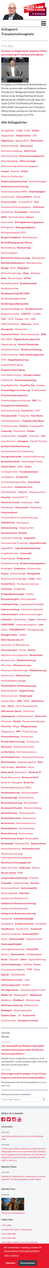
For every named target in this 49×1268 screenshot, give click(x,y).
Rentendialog (30, 802)
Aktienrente (36, 140)
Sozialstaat (36, 928)
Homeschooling (9, 527)
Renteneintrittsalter (11, 807)
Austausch (35, 211)
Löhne (4, 629)
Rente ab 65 (21, 772)
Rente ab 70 (35, 772)
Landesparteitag (9, 604)
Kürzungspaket (28, 599)
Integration (30, 537)
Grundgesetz (7, 476)
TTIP (29, 969)
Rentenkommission (26, 823)
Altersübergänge (9, 161)
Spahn (4, 938)
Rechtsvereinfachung (33, 756)
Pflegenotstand (29, 726)
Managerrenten (9, 634)
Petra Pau (6, 726)
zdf (19, 1015)
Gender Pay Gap (38, 441)
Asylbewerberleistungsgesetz (16, 206)
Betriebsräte (38, 257)
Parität (17, 721)
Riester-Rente (8, 872)
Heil (37, 502)
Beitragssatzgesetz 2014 (13, 232)
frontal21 (22, 436)
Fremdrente (19, 431)
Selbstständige (21, 883)
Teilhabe (27, 964)
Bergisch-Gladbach (11, 237)
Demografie (7, 329)
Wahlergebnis (21, 995)
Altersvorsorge (28, 161)
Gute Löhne (7, 486)
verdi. (27, 979)
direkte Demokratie (28, 344)
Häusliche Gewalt (10, 502)
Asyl (36, 201)
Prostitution (33, 741)
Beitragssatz (7, 227)
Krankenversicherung (28, 583)
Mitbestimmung (37, 670)
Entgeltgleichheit (10, 385)
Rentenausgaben (29, 792)
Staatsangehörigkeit (11, 944)
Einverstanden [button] (27, 1263)
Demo (36, 324)
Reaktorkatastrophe (24, 746)
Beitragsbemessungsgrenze (29, 222)
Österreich (40, 716)
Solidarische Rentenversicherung (18, 903)
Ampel (24, 171)
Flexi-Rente (37, 415)
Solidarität (6, 918)
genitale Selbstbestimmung (15, 446)
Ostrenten (6, 721)
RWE (20, 872)
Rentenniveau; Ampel (12, 838)
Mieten (32, 650)
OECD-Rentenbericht (27, 706)
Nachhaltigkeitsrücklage (13, 680)
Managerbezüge (35, 629)
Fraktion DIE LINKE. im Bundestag (17, 1229)
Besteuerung (24, 247)
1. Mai (19, 130)
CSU (33, 318)
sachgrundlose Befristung (14, 877)
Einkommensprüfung (25, 380)
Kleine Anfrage (17, 573)
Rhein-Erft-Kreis (9, 867)
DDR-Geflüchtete (10, 324)
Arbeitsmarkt (8, 196)
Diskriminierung (9, 354)
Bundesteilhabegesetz (12, 308)
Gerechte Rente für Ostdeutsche (17, 451)
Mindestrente (8, 660)
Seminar (34, 883)
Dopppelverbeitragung (13, 369)
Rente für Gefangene (11, 782)
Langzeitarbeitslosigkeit (32, 604)
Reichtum (21, 767)
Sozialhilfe (40, 923)
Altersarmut (26, 145)
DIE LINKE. (7, 1225)
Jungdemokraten (9, 553)
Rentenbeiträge (9, 797)
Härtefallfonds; (9, 492)
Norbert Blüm (8, 700)
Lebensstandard (9, 614)
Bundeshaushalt (28, 283)
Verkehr (26, 984)
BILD (13, 267)
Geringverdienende (11, 456)
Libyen (31, 619)
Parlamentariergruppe (33, 721)
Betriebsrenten (34, 262)
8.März (35, 130)
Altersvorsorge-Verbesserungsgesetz (20, 166)
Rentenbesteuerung (11, 802)
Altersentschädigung (11, 150)
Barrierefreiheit (17, 217)
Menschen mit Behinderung (15, 644)
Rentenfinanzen (9, 812)
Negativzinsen (26, 690)
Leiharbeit (6, 619)
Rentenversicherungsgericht (16, 862)
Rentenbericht (26, 797)
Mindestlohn (36, 655)
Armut (36, 196)
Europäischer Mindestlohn (14, 405)
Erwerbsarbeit (39, 390)
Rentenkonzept (26, 828)
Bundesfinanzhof (9, 283)
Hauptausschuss (37, 492)
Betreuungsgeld (9, 252)
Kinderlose (19, 568)
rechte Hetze (8, 751)
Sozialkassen (7, 928)
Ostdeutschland (25, 716)
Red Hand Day (8, 761)
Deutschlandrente (30, 334)
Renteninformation (11, 818)
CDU (3, 318)
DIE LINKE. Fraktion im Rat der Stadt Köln (20, 1242)
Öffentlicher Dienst (11, 711)
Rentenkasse (8, 823)
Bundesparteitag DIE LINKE (15, 293)
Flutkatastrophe (9, 425)
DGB (43, 334)
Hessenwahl (21, 507)
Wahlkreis (6, 1000)
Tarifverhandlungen (11, 964)
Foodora (23, 425)
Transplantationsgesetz (13, 969)
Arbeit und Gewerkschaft (14, 181)
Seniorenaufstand (10, 888)
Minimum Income (22, 665)
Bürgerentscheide (10, 313)
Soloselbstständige (23, 918)
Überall (5, 974)
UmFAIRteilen (17, 974)
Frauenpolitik (36, 425)
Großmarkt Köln (9, 471)
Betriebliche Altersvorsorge (15, 257)
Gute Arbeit (34, 481)
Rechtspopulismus (10, 756)
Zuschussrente (8, 1020)
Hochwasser (22, 522)
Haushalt (5, 497)
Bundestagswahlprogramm (15, 303)
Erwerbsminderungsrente (14, 395)
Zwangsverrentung (28, 1020)
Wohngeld (6, 1010)
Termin (37, 964)
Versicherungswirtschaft (32, 989)
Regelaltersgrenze (27, 761)
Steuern (5, 954)
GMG (20, 466)
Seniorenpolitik (29, 888)
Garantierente (8, 441)
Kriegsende (19, 588)
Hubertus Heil (26, 527)
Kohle (32, 578)
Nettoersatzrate (9, 695)
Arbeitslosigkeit (37, 191)
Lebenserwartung (10, 609)
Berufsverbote (29, 237)
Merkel (22, 650)
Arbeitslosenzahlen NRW (14, 191)
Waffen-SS (6, 995)
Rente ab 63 (7, 772)
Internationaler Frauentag (14, 543)
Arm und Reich (24, 196)
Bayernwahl (7, 222)
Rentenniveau (26, 833)
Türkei (37, 969)
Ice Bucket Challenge (11, 537)
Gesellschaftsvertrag (33, 456)
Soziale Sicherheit (24, 923)
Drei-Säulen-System (11, 374)
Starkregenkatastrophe (13, 949)
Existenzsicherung (10, 410)
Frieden (31, 431)
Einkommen (7, 380)
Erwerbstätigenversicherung (15, 400)
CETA (10, 318)
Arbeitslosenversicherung (14, 186)
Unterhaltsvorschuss (12, 979)
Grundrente (22, 476)
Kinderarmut (23, 558)
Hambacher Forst (23, 486)
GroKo (28, 466)
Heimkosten (7, 507)
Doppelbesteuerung (18, 359)
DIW (3, 359)
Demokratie (21, 329)
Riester (36, 867)
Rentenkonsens (9, 828)
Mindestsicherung (26, 660)
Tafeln (23, 959)
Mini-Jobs (6, 665)
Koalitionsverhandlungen (14, 578)
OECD (10, 706)
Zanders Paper (8, 1015)
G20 (43, 436)
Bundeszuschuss (33, 308)
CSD (26, 318)
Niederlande (25, 695)
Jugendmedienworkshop (27, 548)
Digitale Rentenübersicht (27, 339)
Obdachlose (37, 700)
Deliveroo (26, 324)
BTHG (27, 278)
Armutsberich (25, 201)
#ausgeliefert (8, 130)
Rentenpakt (7, 843)
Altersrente (30, 150)
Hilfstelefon (36, 507)
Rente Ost (29, 782)
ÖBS (3, 706)
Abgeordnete (7, 135)
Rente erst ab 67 (30, 777)
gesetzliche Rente (10, 461)
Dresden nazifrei (32, 374)
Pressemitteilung (10, 736)
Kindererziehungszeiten (32, 563)
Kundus (30, 593)
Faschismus (27, 410)
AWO (4, 217)
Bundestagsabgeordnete (13, 298)
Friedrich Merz (8, 436)
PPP (18, 731)
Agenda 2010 (22, 140)
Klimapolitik (33, 573)
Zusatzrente (29, 1015)
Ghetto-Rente (8, 466)
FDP (37, 410)
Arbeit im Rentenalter (12, 176)
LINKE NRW (7, 624)
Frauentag (6, 431)
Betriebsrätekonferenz (13, 262)
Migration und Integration (14, 655)
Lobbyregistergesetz (26, 624)
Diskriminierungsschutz (31, 354)
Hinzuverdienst (9, 512)
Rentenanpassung (10, 792)
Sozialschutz (22, 928)
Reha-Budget (8, 767)
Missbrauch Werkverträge (14, 670)
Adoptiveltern (23, 135)
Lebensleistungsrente (32, 609)
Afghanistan (7, 140)
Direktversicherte (10, 349)
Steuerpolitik (18, 954)
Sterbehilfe (32, 949)
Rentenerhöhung (32, 807)
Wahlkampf (36, 995)
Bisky (26, 273)
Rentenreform (38, 843)
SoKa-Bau (24, 893)
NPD (19, 700)
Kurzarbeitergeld (10, 599)
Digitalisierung (8, 344)
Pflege (16, 726)
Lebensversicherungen (30, 614)
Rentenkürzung (9, 833)
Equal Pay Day (27, 385)
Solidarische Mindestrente (14, 898)
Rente (31, 767)
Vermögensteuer (10, 989)
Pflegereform (8, 731)
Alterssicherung (9, 156)
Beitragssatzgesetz (25, 227)
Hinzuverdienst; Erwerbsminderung (19, 517)
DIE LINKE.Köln (9, 1238)
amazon (5, 171)
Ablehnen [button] (10, 1263)
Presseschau (27, 736)
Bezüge (5, 267)
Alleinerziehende (9, 145)
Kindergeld (6, 568)
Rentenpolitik (22, 843)
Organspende (8, 716)
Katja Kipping (8, 558)
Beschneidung (8, 247)
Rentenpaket (32, 838)
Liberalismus (20, 619)
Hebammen (27, 502)
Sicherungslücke (9, 893)
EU (39, 400)
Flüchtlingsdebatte (10, 420)
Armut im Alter (9, 201)
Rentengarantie (27, 812)
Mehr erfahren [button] (11, 1255)
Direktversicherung (31, 349)
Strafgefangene (34, 954)
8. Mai (27, 130)
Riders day (25, 867)
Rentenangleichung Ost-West (16, 787)
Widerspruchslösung (12, 1005)
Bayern (30, 217)
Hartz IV (22, 492)
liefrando (41, 619)
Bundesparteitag (9, 288)
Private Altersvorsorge (13, 741)
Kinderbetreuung (10, 563)
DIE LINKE (6, 339)
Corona (19, 318)
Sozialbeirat (7, 923)
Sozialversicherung (10, 933)
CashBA (37, 313)
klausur (5, 573)
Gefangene (23, 441)
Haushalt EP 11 (20, 497)
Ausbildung (7, 211)
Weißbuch (18, 1000)
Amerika (15, 171)
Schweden (6, 883)
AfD (35, 135)
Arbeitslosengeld (37, 181)
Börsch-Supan (15, 278)
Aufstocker (38, 206)
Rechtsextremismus (26, 751)
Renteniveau (29, 818)
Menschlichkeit (9, 650)
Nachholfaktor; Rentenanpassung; (18, 685)
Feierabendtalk (9, 415)
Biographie (23, 267)
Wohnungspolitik (22, 1010)
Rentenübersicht (31, 848)
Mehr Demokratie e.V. (12, 639)
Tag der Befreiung (37, 959)
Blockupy (35, 273)
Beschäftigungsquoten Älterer (17, 242)
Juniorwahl (25, 553)
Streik (4, 959)
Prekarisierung (29, 731)
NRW (26, 700)
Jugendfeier (7, 548)
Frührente (34, 436)
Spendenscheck (34, 938)
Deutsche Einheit (10, 334)
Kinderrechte (34, 568)
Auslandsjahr (21, 211)
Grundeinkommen (28, 471)
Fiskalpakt (24, 415)
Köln (39, 578)
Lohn (40, 624)
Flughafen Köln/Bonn (33, 420)
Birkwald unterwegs (11, 273)
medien (23, 634)
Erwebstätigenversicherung (15, 390)
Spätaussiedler (17, 938)
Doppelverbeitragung (12, 364)
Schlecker (34, 877)
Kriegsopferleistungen (12, 593)
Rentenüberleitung (10, 848)
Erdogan (41, 385)
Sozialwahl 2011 (30, 933)
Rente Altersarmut (10, 777)
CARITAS (26, 313)
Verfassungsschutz (11, 984)
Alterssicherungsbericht (31, 156)
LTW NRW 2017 (17, 629)
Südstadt (13, 959)
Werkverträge (33, 1000)
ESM (34, 400)
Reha (40, 761)
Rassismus (6, 746)
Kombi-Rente (8, 583)
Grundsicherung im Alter (13, 481)
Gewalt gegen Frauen (32, 461)
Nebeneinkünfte (9, 690)
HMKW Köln (8, 522)
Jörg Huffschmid (37, 543)
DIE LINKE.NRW (9, 1234)
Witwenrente (31, 1005)
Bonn (4, 278)
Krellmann (6, 588)
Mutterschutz (23, 675)
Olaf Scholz (28, 711)
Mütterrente (7, 675)
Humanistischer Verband (14, 532)
